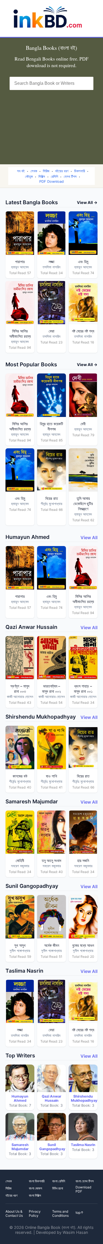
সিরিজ (46, 171)
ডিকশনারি (79, 171)
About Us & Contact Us (14, 1213)
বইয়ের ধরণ (61, 171)
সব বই (21, 171)
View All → (87, 202)
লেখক (33, 171)
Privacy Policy (35, 1213)
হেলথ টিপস (70, 176)
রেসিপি (54, 176)
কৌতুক (29, 176)
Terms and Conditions (60, 1213)
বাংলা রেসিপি (58, 1181)
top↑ (79, 1212)
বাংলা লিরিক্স (35, 1195)
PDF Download (51, 181)
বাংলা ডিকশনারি (36, 1181)
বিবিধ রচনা (57, 1188)
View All (89, 537)
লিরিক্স (41, 176)
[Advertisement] (51, 124)
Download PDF (83, 1189)
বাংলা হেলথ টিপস (85, 1181)
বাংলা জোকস (35, 1188)
